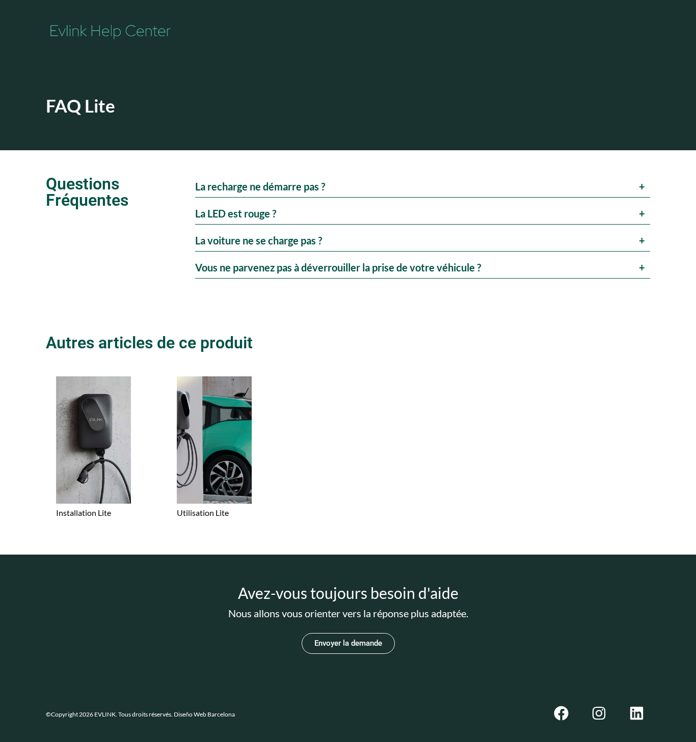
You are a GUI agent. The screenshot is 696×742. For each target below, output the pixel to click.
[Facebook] (561, 713)
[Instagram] (598, 713)
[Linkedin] (636, 713)
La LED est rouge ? (235, 213)
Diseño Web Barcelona (204, 714)
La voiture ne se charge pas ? (258, 240)
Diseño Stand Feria (260, 714)
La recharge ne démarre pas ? (260, 186)
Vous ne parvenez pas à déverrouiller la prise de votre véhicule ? (338, 267)
